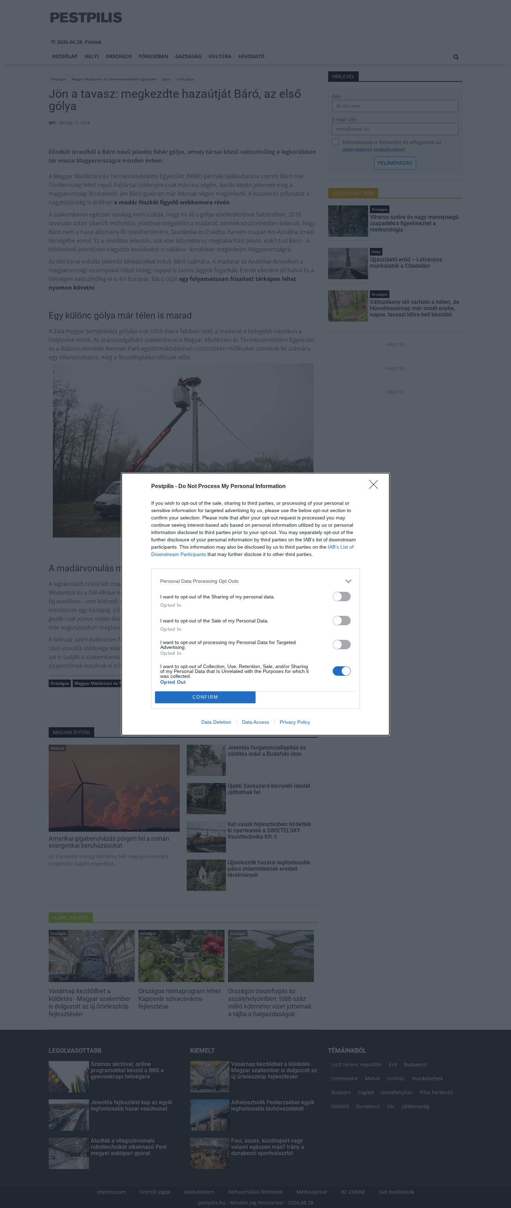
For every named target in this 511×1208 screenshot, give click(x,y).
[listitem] (255, 581)
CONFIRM (205, 697)
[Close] (375, 486)
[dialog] (255, 604)
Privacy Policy (295, 722)
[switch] (342, 596)
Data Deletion (216, 722)
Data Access (255, 722)
